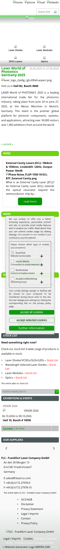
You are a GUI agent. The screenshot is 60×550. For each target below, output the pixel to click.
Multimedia (22, 270)
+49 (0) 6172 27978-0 (18, 483)
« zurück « (7, 144)
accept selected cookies (31, 320)
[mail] (41, 3)
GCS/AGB (26, 499)
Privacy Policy (29, 523)
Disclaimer (27, 504)
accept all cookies (31, 312)
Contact (26, 518)
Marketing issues (19, 281)
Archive (20, 428)
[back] (6, 448)
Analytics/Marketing (26, 278)
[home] (18, 3)
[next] (54, 448)
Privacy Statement (32, 509)
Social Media (22, 261)
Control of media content (23, 273)
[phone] (30, 3)
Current (8, 428)
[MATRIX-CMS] (26, 547)
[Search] (55, 12)
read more (30, 201)
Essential (20, 252)
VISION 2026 (10, 406)
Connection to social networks (25, 264)
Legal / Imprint (30, 514)
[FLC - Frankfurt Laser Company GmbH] (30, 29)
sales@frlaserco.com (18, 478)
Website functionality (21, 255)
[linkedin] (53, 3)
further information (32, 328)
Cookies (28, 538)
